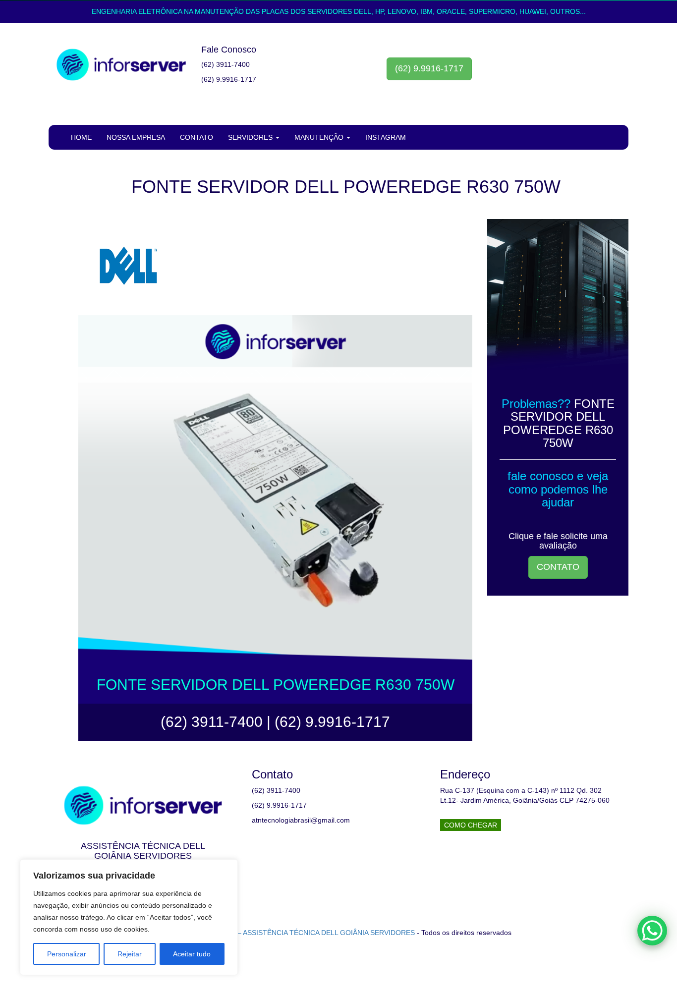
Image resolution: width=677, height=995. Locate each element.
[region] (129, 917)
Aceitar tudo (192, 954)
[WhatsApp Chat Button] (652, 930)
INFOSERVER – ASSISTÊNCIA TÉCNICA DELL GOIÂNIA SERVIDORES (303, 933)
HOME (81, 137)
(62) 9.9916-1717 (429, 68)
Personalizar (66, 954)
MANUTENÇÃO (319, 137)
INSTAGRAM (385, 137)
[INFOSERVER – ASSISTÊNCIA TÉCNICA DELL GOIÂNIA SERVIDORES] (121, 65)
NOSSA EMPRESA (136, 137)
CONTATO (196, 137)
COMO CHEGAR (470, 825)
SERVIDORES (251, 137)
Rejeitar (129, 954)
